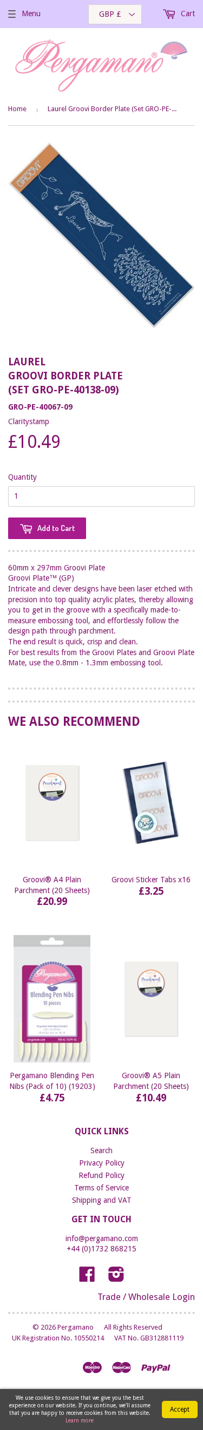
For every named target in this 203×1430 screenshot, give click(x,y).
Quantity (22, 477)
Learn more (80, 1421)
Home (17, 109)
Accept (179, 1409)
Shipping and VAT (102, 1200)
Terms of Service (101, 1187)
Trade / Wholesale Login (146, 1296)
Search (101, 1150)
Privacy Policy (102, 1163)
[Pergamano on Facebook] (87, 1278)
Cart (187, 13)
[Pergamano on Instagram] (116, 1278)
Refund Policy (101, 1175)
